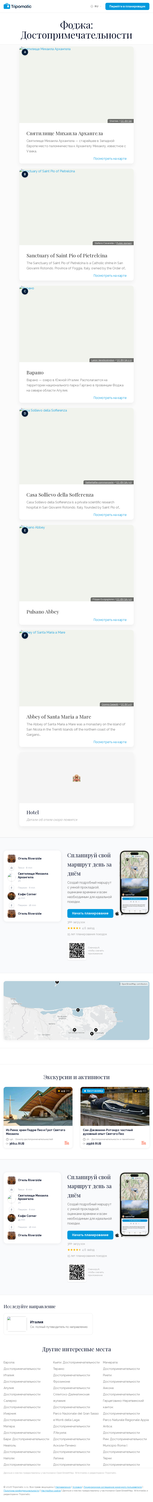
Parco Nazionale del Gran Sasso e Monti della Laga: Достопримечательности (76, 1420)
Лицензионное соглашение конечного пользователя (113, 1487)
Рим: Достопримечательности (125, 1439)
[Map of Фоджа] (76, 1010)
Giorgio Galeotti (110, 704)
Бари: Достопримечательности (26, 1439)
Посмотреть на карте (110, 159)
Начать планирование (90, 913)
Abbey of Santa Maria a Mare (58, 717)
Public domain (124, 243)
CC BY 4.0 (126, 704)
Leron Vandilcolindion (102, 360)
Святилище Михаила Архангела (64, 133)
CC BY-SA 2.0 (124, 360)
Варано (35, 372)
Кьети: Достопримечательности (76, 1362)
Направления (63, 1487)
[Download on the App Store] (117, 913)
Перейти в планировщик (127, 6)
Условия (77, 1487)
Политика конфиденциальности (21, 1490)
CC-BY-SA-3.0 (124, 482)
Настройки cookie (51, 1490)
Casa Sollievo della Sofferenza (60, 495)
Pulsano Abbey (42, 612)
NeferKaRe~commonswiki (99, 482)
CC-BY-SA (126, 121)
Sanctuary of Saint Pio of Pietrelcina (66, 255)
